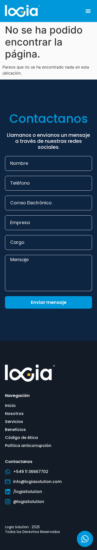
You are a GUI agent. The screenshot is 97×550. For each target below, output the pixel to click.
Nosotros (14, 413)
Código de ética (21, 437)
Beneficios (15, 429)
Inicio (10, 405)
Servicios (14, 421)
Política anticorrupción (28, 445)
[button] (88, 11)
